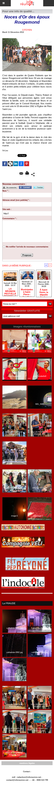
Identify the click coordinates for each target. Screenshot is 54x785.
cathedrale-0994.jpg (14, 676)
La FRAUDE (8, 603)
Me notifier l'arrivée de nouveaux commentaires (27, 247)
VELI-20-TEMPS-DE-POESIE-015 (14, 754)
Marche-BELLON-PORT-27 (14, 460)
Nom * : (5, 191)
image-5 (14, 516)
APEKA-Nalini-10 (14, 488)
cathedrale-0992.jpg (14, 652)
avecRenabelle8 (39, 376)
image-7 (39, 516)
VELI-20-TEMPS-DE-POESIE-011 (39, 705)
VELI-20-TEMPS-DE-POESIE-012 (14, 705)
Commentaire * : (9, 218)
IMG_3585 (39, 404)
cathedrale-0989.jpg (39, 652)
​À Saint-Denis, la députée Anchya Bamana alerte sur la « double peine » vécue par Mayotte (44, 292)
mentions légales (27, 763)
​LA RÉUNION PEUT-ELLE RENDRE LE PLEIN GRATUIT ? (10, 291)
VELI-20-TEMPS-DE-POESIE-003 (39, 433)
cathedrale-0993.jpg (39, 628)
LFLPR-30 (39, 348)
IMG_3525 (14, 404)
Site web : (6, 209)
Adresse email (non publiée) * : (16, 200)
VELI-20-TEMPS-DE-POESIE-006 (39, 730)
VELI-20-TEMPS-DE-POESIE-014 (14, 433)
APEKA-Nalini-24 (39, 488)
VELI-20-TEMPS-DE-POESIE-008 (14, 730)
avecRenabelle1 (14, 376)
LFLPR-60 (14, 348)
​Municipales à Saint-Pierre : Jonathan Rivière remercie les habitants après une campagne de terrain (27, 291)
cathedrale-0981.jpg (14, 628)
